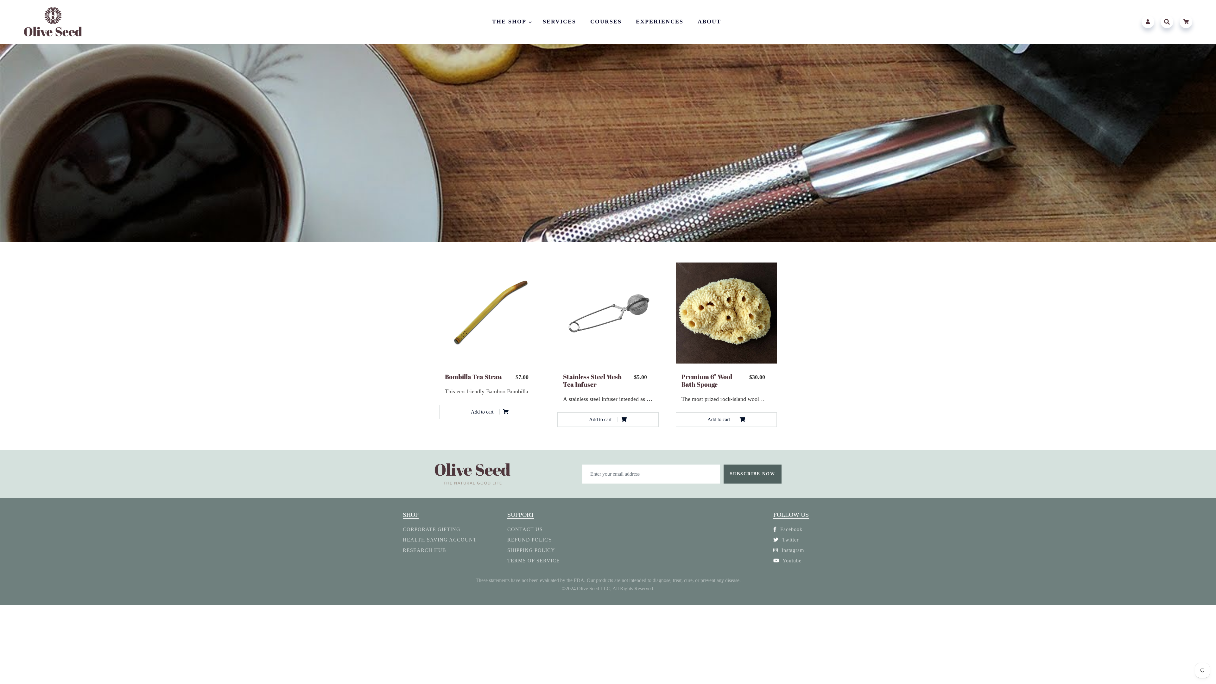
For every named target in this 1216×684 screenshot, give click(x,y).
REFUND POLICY (529, 539)
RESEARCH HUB (424, 550)
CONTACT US (525, 529)
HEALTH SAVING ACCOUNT (440, 539)
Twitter (790, 539)
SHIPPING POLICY (531, 550)
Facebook (790, 529)
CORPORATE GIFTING (431, 529)
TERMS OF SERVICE (533, 560)
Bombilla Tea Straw (474, 376)
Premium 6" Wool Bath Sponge (706, 380)
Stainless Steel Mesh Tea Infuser (592, 380)
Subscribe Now (752, 474)
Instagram (792, 550)
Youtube (791, 560)
